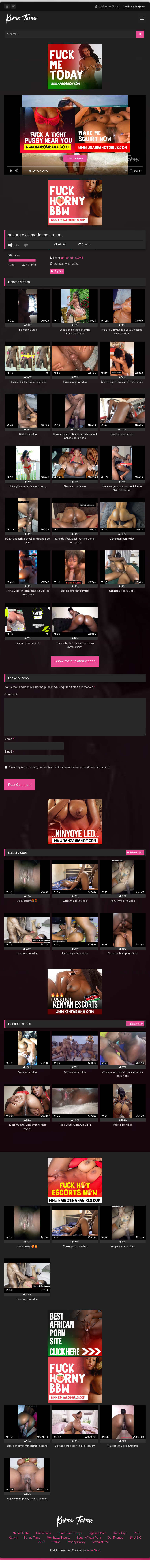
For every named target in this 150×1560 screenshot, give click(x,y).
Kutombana (43, 1533)
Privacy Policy (76, 1542)
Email (9, 751)
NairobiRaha (21, 1533)
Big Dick (58, 271)
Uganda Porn (97, 1533)
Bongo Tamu (32, 1537)
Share (86, 244)
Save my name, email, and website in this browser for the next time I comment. (59, 767)
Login (127, 6)
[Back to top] (139, 1549)
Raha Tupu (120, 1533)
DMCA (55, 1542)
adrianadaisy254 (72, 257)
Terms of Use (100, 1542)
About (61, 244)
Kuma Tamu (93, 1550)
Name (9, 739)
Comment (10, 694)
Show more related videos (75, 661)
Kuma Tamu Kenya (70, 1533)
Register (140, 6)
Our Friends (115, 1537)
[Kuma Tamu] (75, 19)
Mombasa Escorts (58, 1537)
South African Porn (89, 1537)
